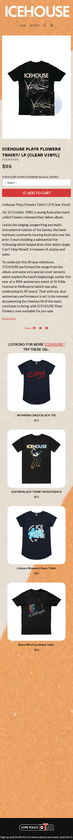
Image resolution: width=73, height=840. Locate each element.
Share (28, 328)
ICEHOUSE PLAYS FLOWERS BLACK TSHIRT (30, 177)
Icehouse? (55, 344)
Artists (34, 25)
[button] (9, 318)
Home (22, 25)
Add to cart (39, 193)
